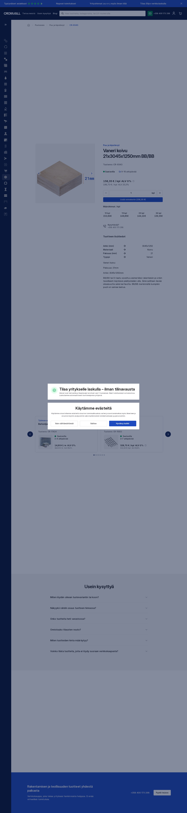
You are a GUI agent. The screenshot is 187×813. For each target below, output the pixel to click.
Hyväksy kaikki (122, 423)
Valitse (93, 423)
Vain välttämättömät (64, 423)
